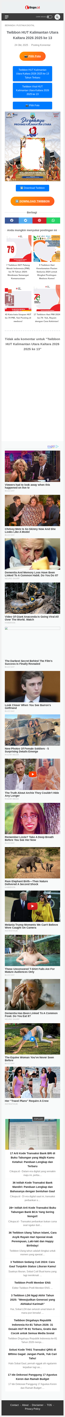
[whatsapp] (53, 220)
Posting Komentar (40, 45)
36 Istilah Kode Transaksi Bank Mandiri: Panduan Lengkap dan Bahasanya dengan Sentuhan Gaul (32, 1187)
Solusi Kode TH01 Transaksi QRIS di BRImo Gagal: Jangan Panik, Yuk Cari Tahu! (32, 1354)
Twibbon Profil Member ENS (32, 1282)
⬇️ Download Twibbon (32, 188)
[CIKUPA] (32, 7)
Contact (14, 1405)
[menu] (6, 17)
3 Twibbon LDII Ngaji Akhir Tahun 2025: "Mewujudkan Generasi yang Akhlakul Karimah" (32, 1300)
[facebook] (12, 220)
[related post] (18, 248)
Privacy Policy (32, 1409)
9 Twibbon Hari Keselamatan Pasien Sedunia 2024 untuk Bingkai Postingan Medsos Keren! (46, 272)
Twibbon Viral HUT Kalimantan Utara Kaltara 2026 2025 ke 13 (32, 90)
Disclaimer (37, 1405)
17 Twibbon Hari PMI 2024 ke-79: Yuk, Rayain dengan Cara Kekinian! (47, 317)
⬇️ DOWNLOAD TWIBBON (32, 201)
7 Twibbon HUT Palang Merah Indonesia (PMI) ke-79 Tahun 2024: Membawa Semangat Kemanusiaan (18, 272)
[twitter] (26, 220)
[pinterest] (39, 220)
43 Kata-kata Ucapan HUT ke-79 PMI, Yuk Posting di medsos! (18, 317)
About (25, 1405)
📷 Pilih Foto (32, 56)
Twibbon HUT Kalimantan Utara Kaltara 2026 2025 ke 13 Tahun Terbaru (32, 74)
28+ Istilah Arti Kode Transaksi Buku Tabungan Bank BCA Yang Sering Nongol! (32, 1212)
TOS (49, 1405)
